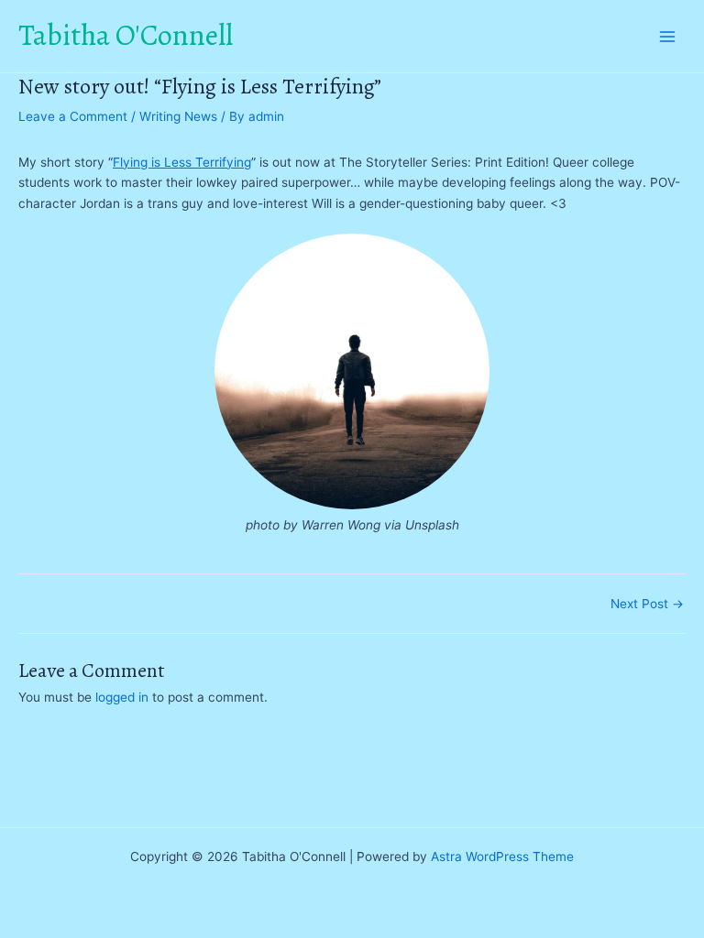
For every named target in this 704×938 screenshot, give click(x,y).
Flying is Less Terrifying (182, 162)
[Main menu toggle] (668, 36)
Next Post (647, 604)
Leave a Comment (72, 116)
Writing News (178, 116)
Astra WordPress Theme (502, 856)
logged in (121, 697)
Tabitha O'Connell (125, 35)
